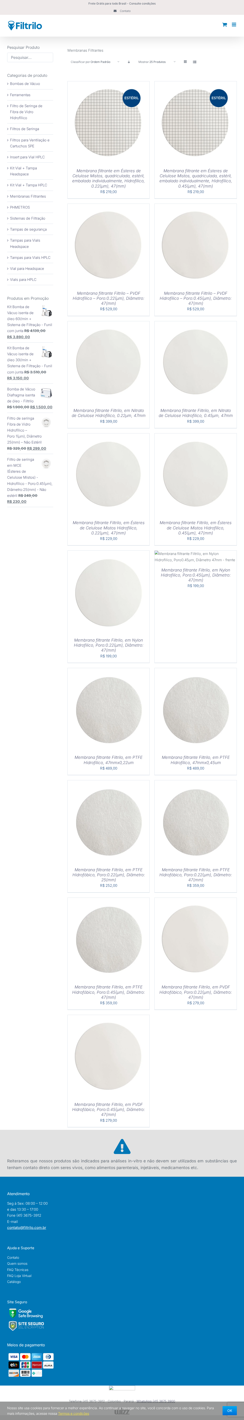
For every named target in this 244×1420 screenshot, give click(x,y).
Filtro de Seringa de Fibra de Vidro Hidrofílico (26, 112)
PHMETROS (20, 207)
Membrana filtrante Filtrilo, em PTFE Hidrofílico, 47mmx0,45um (196, 760)
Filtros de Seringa (24, 129)
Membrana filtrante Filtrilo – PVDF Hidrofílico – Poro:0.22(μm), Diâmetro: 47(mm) (108, 298)
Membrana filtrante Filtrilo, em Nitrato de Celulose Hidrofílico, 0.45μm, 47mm (196, 413)
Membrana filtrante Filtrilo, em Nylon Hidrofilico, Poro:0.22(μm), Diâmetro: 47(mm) (108, 645)
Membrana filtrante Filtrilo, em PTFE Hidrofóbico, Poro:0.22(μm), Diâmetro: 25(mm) (108, 874)
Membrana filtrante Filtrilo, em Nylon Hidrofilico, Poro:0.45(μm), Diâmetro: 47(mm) (196, 575)
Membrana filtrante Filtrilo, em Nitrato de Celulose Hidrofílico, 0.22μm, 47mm (109, 413)
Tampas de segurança (28, 229)
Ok (229, 1411)
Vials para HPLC (23, 279)
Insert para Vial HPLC (27, 157)
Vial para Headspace (27, 268)
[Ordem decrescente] (129, 62)
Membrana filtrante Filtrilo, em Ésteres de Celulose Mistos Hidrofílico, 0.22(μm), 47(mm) (109, 527)
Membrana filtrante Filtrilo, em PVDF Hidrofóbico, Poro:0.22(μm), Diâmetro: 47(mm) (195, 992)
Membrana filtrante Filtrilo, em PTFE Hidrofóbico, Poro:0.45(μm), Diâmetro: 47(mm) (108, 992)
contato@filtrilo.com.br (26, 1227)
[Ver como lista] (194, 62)
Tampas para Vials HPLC (30, 257)
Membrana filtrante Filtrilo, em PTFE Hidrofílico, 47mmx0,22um (108, 760)
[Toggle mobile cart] (224, 24)
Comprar (93, 123)
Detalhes (123, 123)
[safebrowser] (26, 1310)
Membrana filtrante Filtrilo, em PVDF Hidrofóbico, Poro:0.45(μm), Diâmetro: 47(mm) (108, 1109)
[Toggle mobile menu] (234, 24)
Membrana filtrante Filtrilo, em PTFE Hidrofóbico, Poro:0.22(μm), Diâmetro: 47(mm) (195, 874)
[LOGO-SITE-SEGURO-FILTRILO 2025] (26, 1322)
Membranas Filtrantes (28, 196)
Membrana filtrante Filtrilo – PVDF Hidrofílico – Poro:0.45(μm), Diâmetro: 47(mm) (196, 298)
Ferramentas (20, 95)
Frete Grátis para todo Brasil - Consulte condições (122, 3)
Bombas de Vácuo (25, 83)
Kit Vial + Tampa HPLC (28, 185)
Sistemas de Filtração (27, 218)
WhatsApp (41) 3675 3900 (156, 1401)
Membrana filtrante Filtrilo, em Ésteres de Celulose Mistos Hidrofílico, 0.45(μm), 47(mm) (196, 527)
